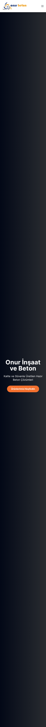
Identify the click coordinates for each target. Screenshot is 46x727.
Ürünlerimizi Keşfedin (23, 389)
